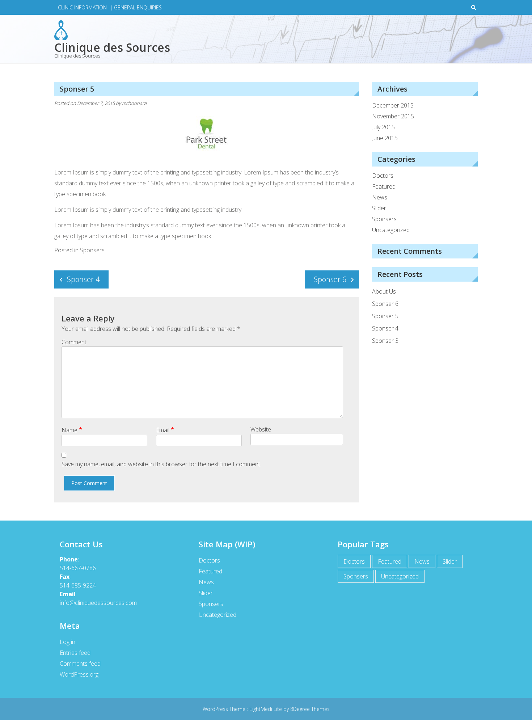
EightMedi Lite (266, 709)
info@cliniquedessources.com (98, 603)
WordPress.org (79, 674)
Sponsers (92, 250)
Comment (74, 342)
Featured (384, 186)
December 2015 (393, 105)
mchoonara (134, 103)
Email (165, 429)
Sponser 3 (385, 340)
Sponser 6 (330, 279)
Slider (379, 208)
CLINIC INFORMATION (82, 7)
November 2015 (393, 116)
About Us (384, 291)
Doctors (382, 176)
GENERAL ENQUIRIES (138, 7)
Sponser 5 (385, 316)
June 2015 (385, 138)
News (379, 197)
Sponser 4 (83, 279)
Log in (67, 642)
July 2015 (383, 127)
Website (260, 429)
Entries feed (75, 653)
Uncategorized (391, 230)
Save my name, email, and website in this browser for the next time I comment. (161, 464)
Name (72, 429)
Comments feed (80, 664)
